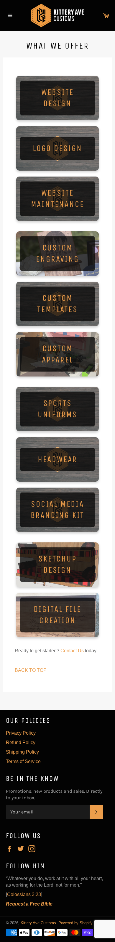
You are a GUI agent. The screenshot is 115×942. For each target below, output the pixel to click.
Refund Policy (20, 742)
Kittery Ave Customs (38, 923)
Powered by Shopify (75, 923)
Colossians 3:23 (24, 894)
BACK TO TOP (31, 670)
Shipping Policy (22, 751)
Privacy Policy (21, 733)
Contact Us (72, 650)
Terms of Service (23, 761)
